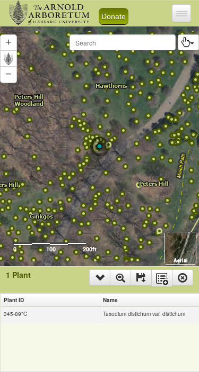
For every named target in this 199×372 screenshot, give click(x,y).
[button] (8, 75)
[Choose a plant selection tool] (188, 42)
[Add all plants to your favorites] (161, 278)
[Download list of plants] (141, 277)
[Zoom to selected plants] (120, 277)
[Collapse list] (99, 277)
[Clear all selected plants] (182, 277)
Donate (113, 16)
